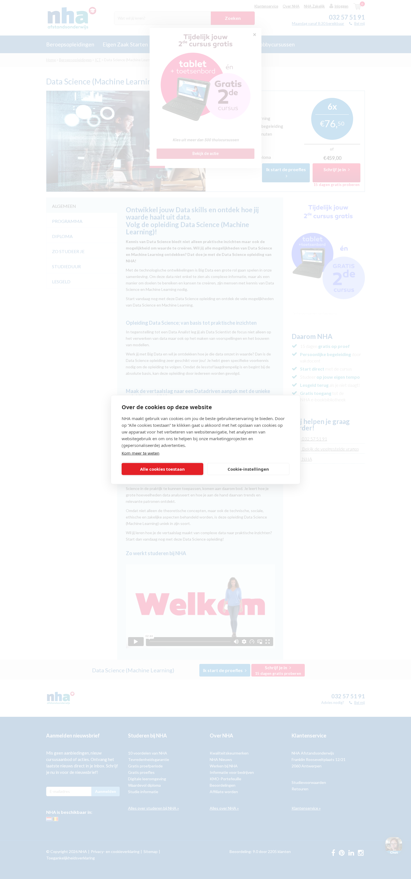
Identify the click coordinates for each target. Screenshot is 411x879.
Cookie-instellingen (248, 469)
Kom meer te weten (140, 453)
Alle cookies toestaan (162, 469)
